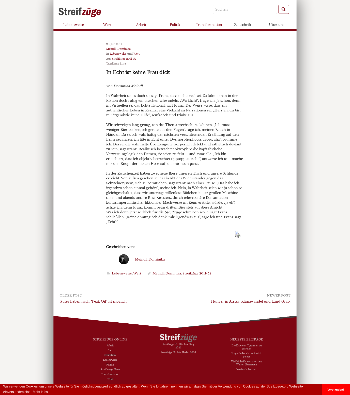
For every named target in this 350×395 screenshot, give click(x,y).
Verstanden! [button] (336, 389)
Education (110, 355)
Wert (107, 25)
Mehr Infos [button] (40, 392)
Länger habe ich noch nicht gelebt (246, 355)
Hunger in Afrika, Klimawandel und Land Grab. (250, 301)
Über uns (276, 25)
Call (110, 350)
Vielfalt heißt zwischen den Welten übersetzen (246, 363)
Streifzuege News (110, 369)
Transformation (209, 25)
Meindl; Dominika (167, 273)
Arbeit (141, 25)
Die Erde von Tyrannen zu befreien (247, 347)
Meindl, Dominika (118, 48)
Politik (175, 25)
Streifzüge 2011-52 (124, 58)
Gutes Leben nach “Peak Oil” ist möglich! (94, 301)
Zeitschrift (242, 25)
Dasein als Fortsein (246, 369)
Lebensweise (73, 25)
